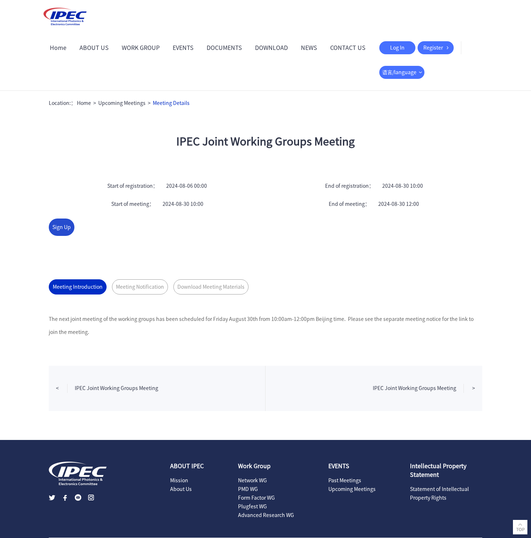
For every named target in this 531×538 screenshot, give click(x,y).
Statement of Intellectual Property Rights (439, 493)
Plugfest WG (252, 506)
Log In (397, 47)
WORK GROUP (141, 48)
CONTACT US (348, 48)
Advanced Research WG (266, 515)
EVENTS (183, 48)
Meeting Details (171, 103)
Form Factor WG (256, 497)
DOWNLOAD (271, 48)
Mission (179, 480)
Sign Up (61, 227)
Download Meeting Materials (211, 286)
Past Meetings (344, 480)
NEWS (309, 48)
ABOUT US (94, 48)
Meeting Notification (140, 286)
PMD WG (248, 489)
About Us (181, 489)
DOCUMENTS (224, 48)
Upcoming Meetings (122, 103)
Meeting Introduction (78, 286)
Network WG (252, 480)
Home (58, 48)
